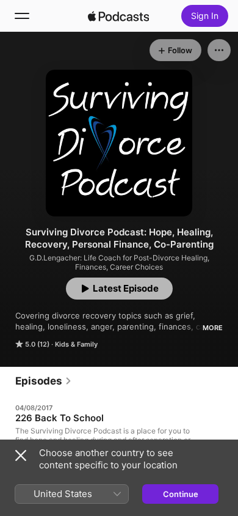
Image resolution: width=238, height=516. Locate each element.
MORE (213, 327)
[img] (118, 16)
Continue (180, 494)
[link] (43, 381)
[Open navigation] (22, 15)
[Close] (20, 455)
